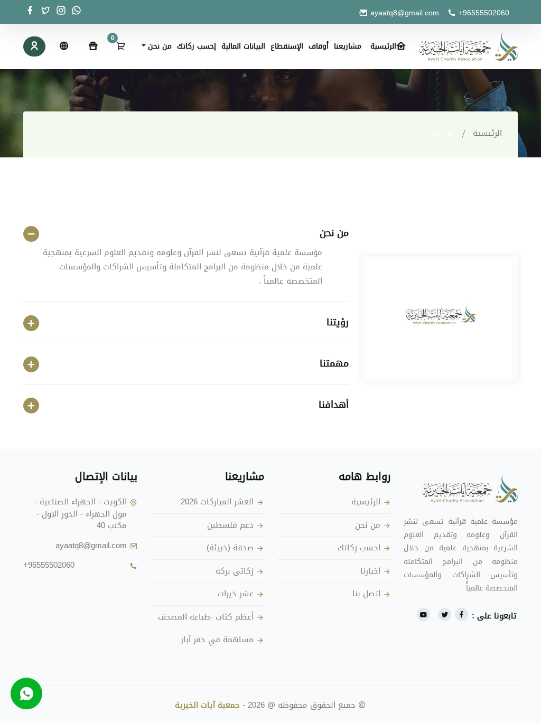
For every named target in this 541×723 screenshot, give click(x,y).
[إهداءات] (93, 46)
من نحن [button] (160, 46)
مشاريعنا (347, 46)
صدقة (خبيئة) (230, 548)
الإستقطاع (286, 46)
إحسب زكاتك (196, 46)
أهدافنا (334, 405)
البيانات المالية (243, 46)
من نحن (334, 233)
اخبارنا (370, 571)
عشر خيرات (236, 594)
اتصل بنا (366, 594)
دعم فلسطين (230, 525)
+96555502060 (484, 13)
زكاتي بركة (235, 571)
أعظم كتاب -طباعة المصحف (206, 617)
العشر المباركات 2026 (217, 502)
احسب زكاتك (359, 548)
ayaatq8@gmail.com (404, 13)
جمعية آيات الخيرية (207, 705)
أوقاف (319, 46)
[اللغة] (63, 46)
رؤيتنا (338, 322)
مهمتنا (334, 363)
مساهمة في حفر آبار (217, 640)
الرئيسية (383, 46)
